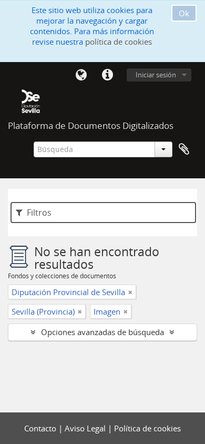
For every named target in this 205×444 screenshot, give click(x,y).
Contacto (41, 428)
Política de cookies (147, 428)
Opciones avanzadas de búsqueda (102, 332)
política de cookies (118, 41)
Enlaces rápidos (107, 75)
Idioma (81, 75)
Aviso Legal (86, 428)
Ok (184, 13)
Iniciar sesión (156, 74)
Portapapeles (184, 149)
